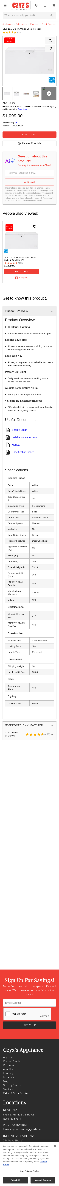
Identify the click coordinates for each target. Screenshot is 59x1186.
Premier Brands (11, 1061)
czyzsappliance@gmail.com (26, 1129)
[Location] (36, 5)
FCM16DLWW (17, 126)
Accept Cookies (43, 1180)
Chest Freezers (49, 24)
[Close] (55, 1146)
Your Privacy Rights (29, 1171)
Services (8, 1089)
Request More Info (31, 143)
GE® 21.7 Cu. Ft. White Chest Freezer (20, 257)
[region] (29, 1164)
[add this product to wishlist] (50, 48)
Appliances (8, 24)
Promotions (9, 1065)
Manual (16, 444)
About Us (8, 1069)
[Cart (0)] (54, 5)
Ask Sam (29, 182)
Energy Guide (19, 430)
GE (16, 123)
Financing (8, 1073)
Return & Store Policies (15, 1093)
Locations (8, 1077)
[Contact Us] (45, 5)
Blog (5, 1081)
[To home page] (21, 5)
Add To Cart (29, 134)
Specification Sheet (23, 452)
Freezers (34, 24)
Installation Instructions (24, 437)
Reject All (15, 1180)
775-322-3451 (19, 1125)
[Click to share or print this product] (50, 40)
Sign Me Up (29, 1025)
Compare (23, 277)
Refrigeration (21, 24)
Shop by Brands (12, 1085)
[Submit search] (51, 15)
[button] (5, 5)
